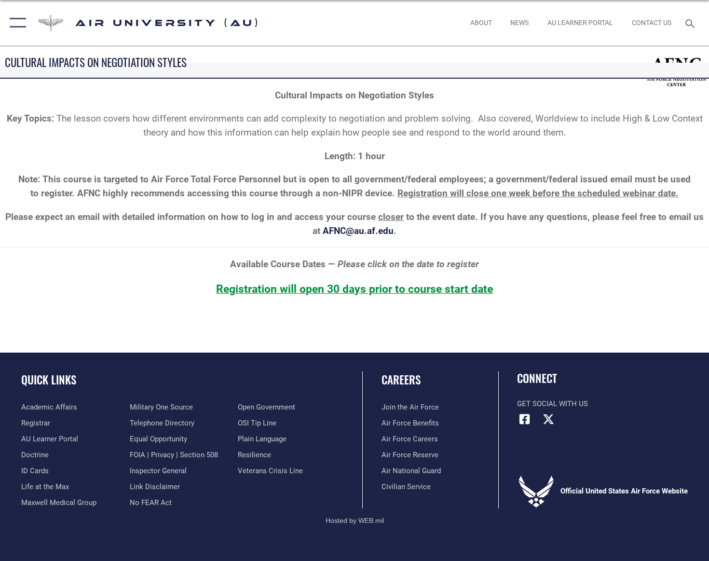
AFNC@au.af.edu (358, 230)
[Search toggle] (691, 22)
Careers (401, 379)
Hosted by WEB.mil (355, 520)
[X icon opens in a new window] (548, 419)
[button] (15, 23)
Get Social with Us (552, 403)
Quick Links (48, 379)
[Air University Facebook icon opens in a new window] (524, 419)
